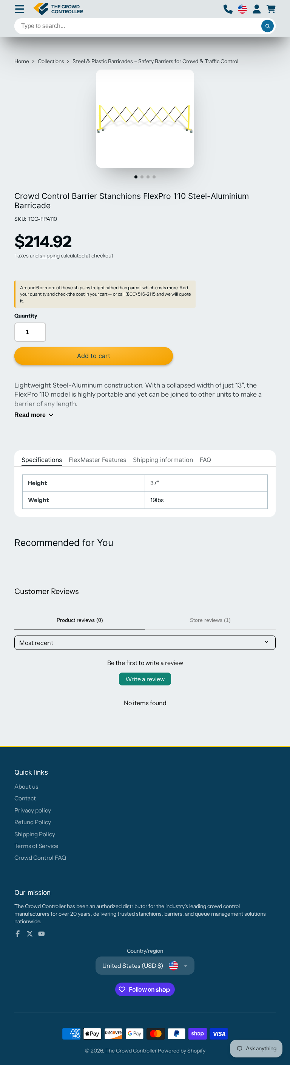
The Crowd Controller (131, 1050)
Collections (51, 61)
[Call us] (228, 9)
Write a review (145, 679)
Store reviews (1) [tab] (210, 620)
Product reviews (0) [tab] (80, 620)
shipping (50, 255)
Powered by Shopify (181, 1050)
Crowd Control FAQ (40, 857)
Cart (271, 9)
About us (26, 786)
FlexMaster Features (97, 460)
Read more (30, 414)
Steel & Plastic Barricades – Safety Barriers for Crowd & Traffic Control (155, 61)
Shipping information (163, 460)
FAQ (205, 460)
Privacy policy (32, 810)
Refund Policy (32, 822)
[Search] (267, 26)
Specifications (42, 460)
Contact (25, 798)
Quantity (25, 315)
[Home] (58, 9)
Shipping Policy (34, 834)
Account (257, 9)
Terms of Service (36, 846)
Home (21, 61)
